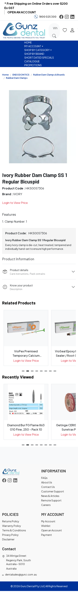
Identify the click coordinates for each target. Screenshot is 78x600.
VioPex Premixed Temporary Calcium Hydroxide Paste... (26, 353)
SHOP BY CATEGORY (37, 50)
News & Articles (50, 495)
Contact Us (48, 486)
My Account (48, 521)
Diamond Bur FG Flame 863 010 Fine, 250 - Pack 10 (26, 427)
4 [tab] (36, 444)
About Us (46, 482)
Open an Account (51, 530)
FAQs (44, 477)
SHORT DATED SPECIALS (39, 57)
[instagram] (67, 17)
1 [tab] (23, 444)
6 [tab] (45, 444)
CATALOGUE (32, 61)
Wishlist (45, 525)
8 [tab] (55, 444)
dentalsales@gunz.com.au (21, 574)
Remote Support (51, 500)
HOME (28, 42)
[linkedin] (72, 17)
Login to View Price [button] (15, 203)
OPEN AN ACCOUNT (21, 12)
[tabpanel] (26, 338)
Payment (46, 534)
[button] (65, 30)
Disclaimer (8, 539)
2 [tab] (27, 444)
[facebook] (61, 17)
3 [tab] (32, 444)
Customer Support (52, 491)
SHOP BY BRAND (34, 53)
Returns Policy (10, 521)
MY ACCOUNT (32, 46)
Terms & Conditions (14, 530)
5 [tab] (41, 444)
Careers (46, 504)
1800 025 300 (47, 16)
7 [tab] (50, 444)
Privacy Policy (10, 534)
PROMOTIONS (33, 65)
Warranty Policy (11, 525)
